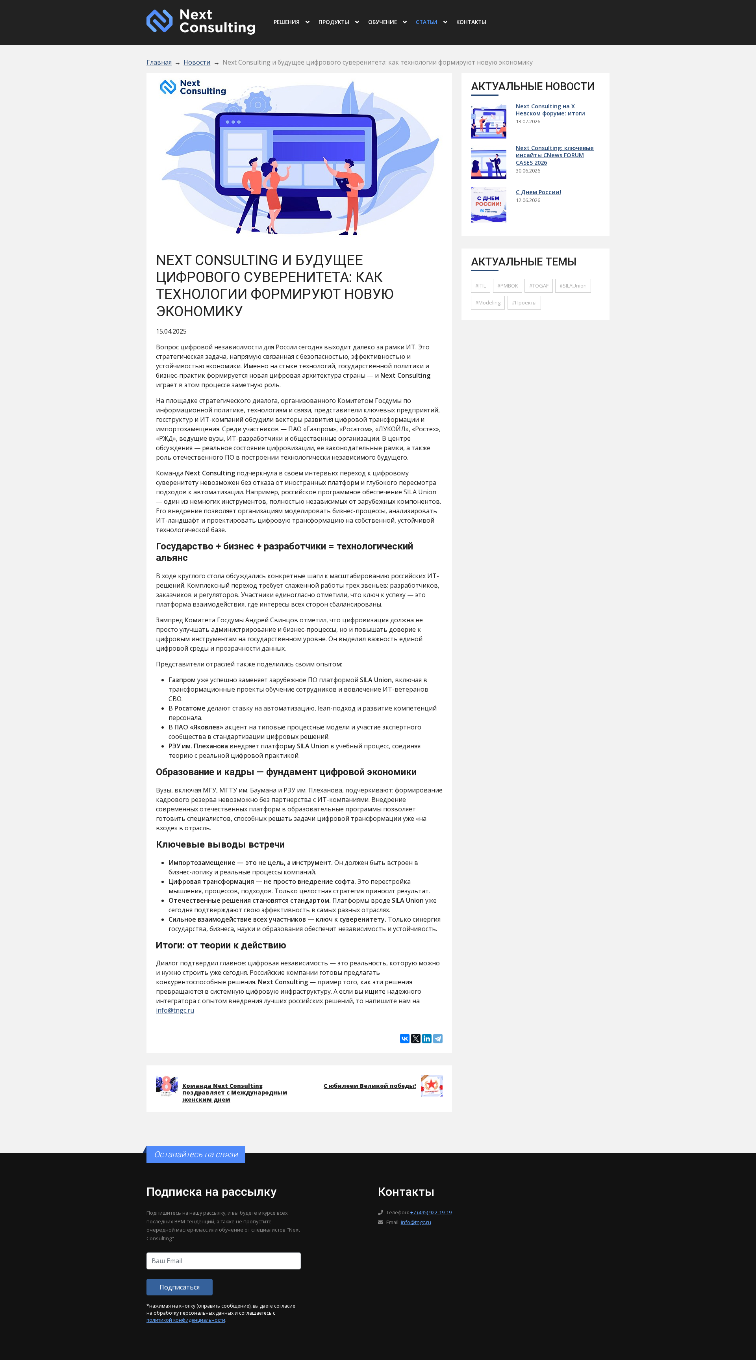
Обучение (382, 22)
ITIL (482, 285)
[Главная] (200, 21)
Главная (159, 62)
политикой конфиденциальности (185, 1320)
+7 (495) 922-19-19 (431, 1212)
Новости (196, 62)
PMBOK (509, 285)
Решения (287, 22)
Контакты (471, 22)
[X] (416, 1038)
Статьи (426, 22)
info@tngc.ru (175, 1010)
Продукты (334, 22)
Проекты (526, 302)
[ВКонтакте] (405, 1038)
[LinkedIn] (427, 1038)
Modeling (489, 302)
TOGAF (540, 285)
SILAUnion (575, 285)
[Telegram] (438, 1038)
